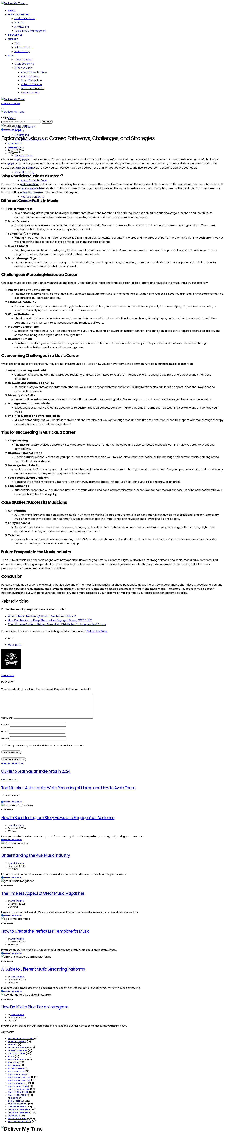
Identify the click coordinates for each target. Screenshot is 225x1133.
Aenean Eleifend (17, 1041)
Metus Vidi (14, 1065)
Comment (7, 717)
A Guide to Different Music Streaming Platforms (43, 969)
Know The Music (23, 59)
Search (47, 122)
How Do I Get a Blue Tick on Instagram (35, 1007)
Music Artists (16, 1071)
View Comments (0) (14, 759)
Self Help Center (23, 47)
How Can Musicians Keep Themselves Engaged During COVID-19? (50, 620)
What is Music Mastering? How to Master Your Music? (42, 616)
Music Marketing (18, 1086)
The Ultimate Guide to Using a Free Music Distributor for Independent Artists (57, 624)
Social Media (15, 1101)
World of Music (17, 1119)
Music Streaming (24, 63)
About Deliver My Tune (34, 72)
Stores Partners (30, 92)
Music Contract (17, 1074)
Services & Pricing (18, 14)
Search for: (6, 117)
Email (4, 731)
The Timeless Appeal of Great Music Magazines (42, 893)
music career (14, 644)
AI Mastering (21, 26)
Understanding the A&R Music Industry (35, 855)
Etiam (11, 1056)
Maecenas (13, 1062)
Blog (11, 55)
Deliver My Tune (96, 631)
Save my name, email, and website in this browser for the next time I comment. (44, 745)
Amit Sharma (17, 147)
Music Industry (17, 1083)
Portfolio (19, 22)
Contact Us (15, 35)
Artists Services (30, 76)
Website (5, 738)
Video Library (22, 51)
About (12, 10)
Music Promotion (18, 1092)
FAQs (17, 43)
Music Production (19, 1089)
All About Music (23, 68)
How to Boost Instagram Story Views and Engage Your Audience (57, 817)
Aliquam (12, 1044)
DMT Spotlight (16, 1053)
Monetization (16, 1068)
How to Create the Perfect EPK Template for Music (45, 931)
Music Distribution (24, 18)
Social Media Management (30, 30)
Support (13, 39)
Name (5, 724)
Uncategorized (17, 1107)
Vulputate (14, 1116)
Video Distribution (31, 84)
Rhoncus (13, 1098)
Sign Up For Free (10, 104)
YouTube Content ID (32, 88)
